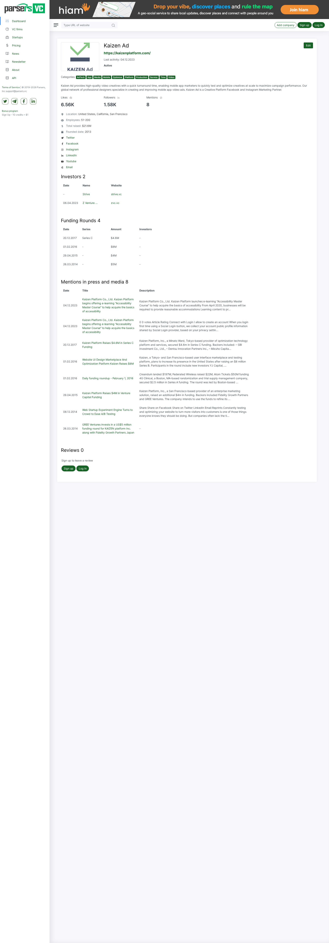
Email (69, 167)
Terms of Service (11, 87)
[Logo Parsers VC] (25, 8)
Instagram (72, 149)
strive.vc (116, 194)
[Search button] (113, 25)
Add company (285, 25)
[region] (25, 471)
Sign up (304, 25)
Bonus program (10, 111)
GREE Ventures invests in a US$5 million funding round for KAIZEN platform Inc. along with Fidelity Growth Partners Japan (108, 428)
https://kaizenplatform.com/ (127, 53)
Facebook (72, 143)
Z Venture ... (90, 202)
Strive (86, 194)
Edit (308, 45)
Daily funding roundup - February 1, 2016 (107, 378)
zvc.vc (115, 202)
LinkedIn (71, 155)
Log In (319, 25)
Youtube (71, 161)
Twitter (70, 137)
